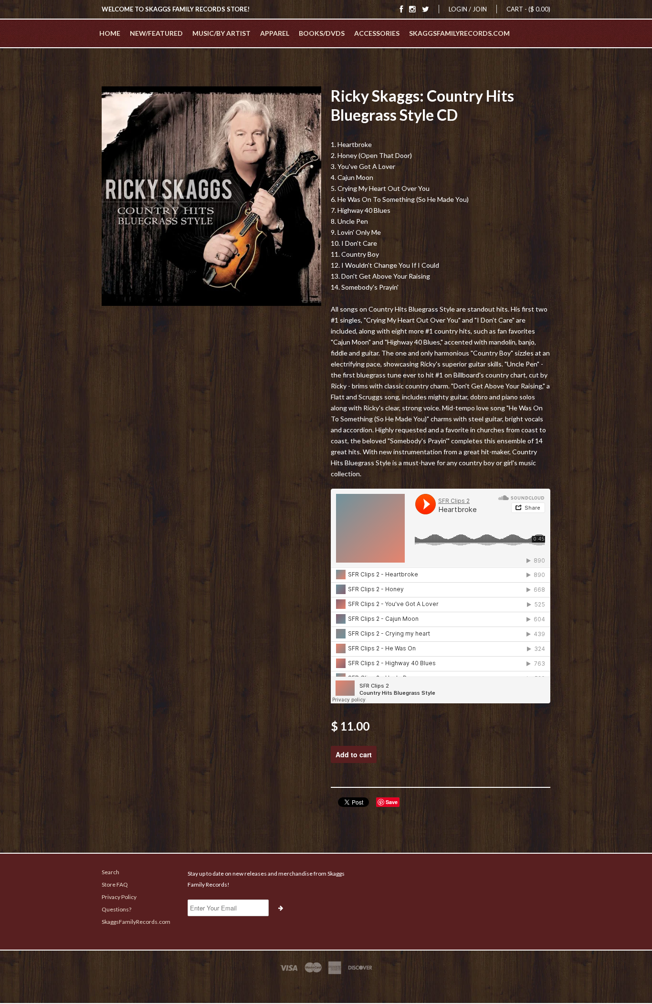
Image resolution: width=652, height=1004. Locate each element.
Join (480, 9)
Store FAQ (115, 884)
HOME (109, 33)
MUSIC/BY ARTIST (221, 33)
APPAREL (274, 33)
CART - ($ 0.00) (528, 9)
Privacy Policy (119, 896)
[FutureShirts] (326, 986)
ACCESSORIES (377, 33)
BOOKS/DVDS (322, 33)
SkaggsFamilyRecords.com (459, 33)
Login (458, 9)
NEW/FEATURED (156, 33)
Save (392, 801)
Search (110, 872)
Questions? (116, 909)
